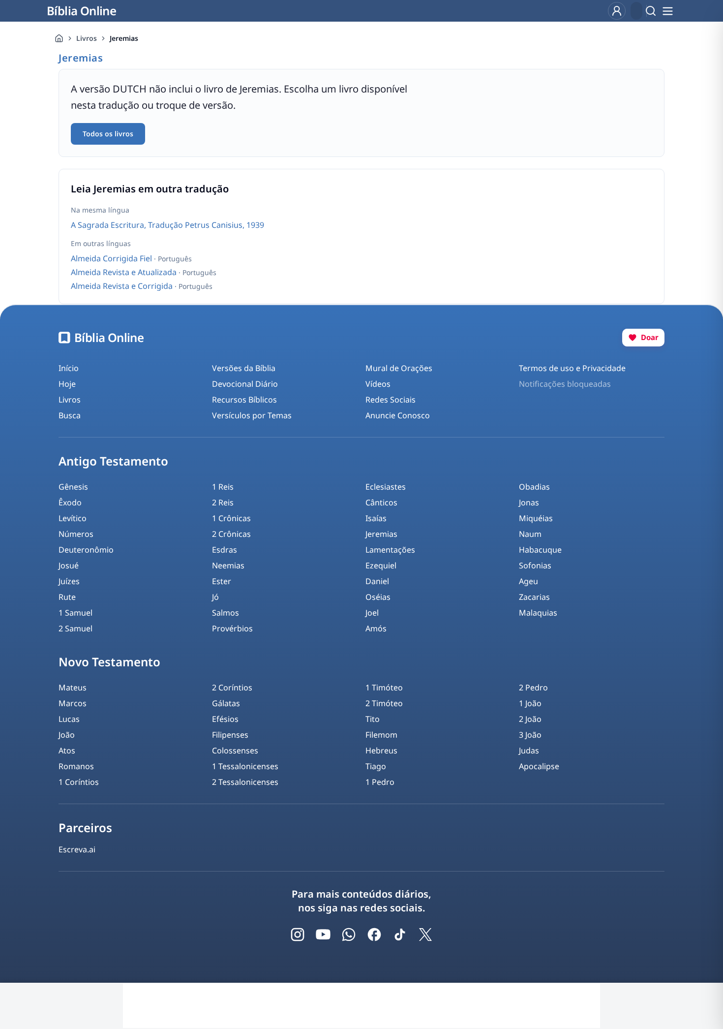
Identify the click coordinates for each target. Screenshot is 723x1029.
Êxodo (70, 502)
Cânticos (381, 502)
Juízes (69, 581)
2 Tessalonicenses (245, 782)
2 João (530, 719)
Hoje (67, 383)
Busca (70, 415)
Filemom (381, 734)
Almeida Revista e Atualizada (125, 272)
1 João (530, 703)
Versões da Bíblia (243, 368)
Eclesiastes (385, 486)
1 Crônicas (231, 518)
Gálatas (226, 703)
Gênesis (73, 486)
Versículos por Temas (252, 415)
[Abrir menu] (667, 11)
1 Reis (223, 486)
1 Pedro (379, 782)
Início (69, 368)
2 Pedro (533, 687)
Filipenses (230, 734)
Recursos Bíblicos (244, 399)
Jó (215, 597)
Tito (372, 719)
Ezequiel (380, 565)
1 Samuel (75, 612)
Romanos (76, 766)
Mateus (73, 687)
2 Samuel (75, 628)
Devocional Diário (245, 383)
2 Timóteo (384, 703)
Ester (221, 581)
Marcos (73, 703)
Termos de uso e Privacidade (572, 368)
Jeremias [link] (124, 38)
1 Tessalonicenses (245, 766)
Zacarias (534, 597)
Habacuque (540, 549)
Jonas (529, 502)
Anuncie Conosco (397, 415)
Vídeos (378, 383)
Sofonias (535, 565)
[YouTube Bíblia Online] (323, 934)
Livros (86, 38)
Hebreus (381, 750)
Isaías (376, 518)
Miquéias (536, 518)
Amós (376, 628)
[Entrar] (617, 11)
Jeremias (381, 534)
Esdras (224, 549)
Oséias (378, 597)
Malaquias (538, 612)
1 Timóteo (384, 687)
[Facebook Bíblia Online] (374, 934)
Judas (529, 750)
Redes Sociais (390, 399)
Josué (69, 565)
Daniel (377, 581)
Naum (530, 534)
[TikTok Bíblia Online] (400, 934)
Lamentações (390, 549)
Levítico (73, 518)
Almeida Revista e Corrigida (123, 286)
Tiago (375, 766)
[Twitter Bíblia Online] (425, 934)
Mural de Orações (398, 368)
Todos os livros (108, 133)
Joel (372, 612)
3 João (530, 734)
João (67, 734)
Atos (67, 750)
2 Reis (223, 502)
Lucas (69, 719)
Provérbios (232, 628)
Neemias (228, 565)
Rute (67, 597)
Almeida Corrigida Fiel (112, 258)
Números (76, 534)
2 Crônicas (231, 534)
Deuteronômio (86, 549)
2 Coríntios (232, 687)
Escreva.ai (77, 849)
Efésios (225, 719)
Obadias (534, 486)
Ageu (528, 581)
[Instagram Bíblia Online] (297, 934)
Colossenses (235, 750)
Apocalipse (539, 766)
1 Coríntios (79, 782)
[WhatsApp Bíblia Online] (349, 934)
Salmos (225, 612)
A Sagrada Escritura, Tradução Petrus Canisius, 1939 (167, 224)
